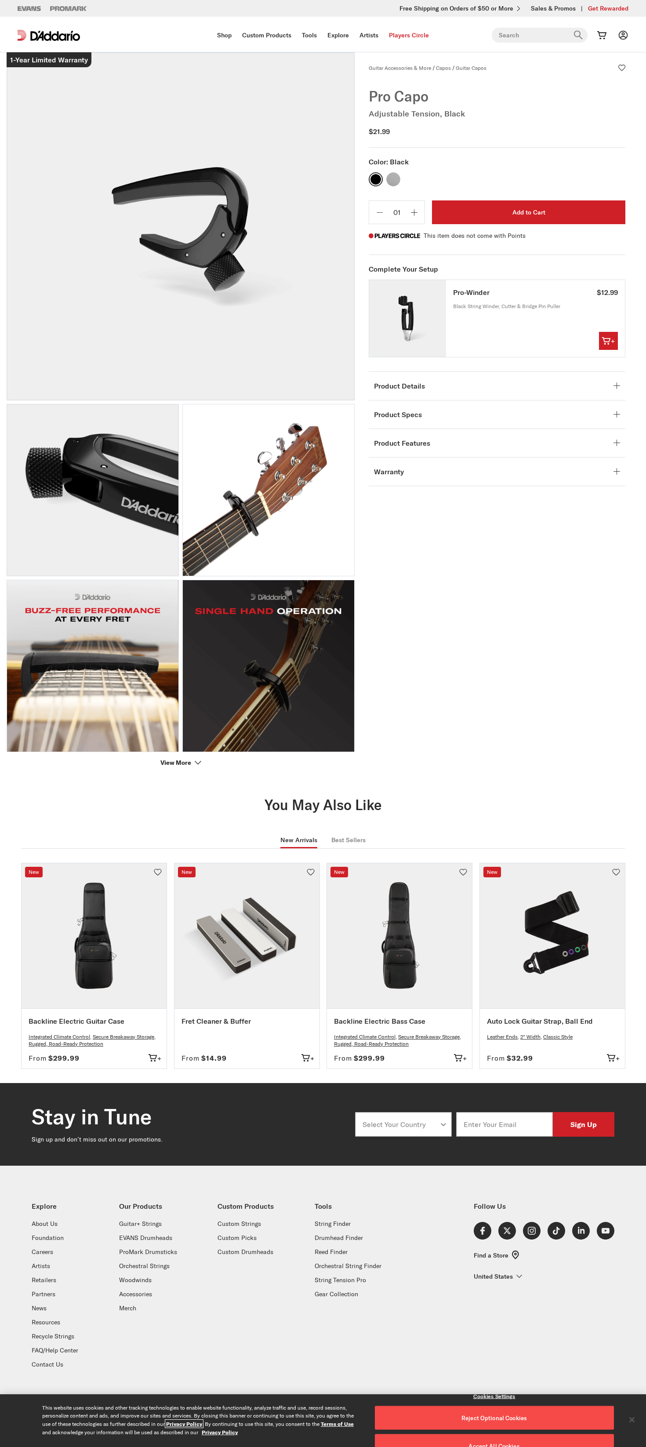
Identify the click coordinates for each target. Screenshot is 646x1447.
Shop (224, 35)
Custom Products (266, 35)
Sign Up (583, 1124)
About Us (45, 1224)
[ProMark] (68, 9)
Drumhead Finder (339, 1238)
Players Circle (409, 35)
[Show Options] (443, 1124)
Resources (46, 1322)
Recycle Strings (53, 1336)
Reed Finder (331, 1252)
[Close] (632, 1419)
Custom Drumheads (245, 1252)
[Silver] (393, 179)
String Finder (333, 1224)
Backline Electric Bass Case (379, 1021)
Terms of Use (337, 1424)
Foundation (48, 1238)
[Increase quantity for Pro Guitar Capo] (414, 212)
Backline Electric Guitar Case (76, 1021)
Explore (338, 35)
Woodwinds (135, 1280)
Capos (443, 68)
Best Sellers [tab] (348, 840)
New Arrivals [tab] (298, 840)
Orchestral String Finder (348, 1266)
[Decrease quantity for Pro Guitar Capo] (379, 212)
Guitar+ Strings (140, 1224)
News (39, 1308)
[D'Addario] (49, 35)
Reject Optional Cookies (494, 1418)
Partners (43, 1294)
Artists (368, 35)
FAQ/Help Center (55, 1350)
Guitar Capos (471, 68)
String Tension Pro (340, 1280)
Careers (42, 1252)
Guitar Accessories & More (400, 68)
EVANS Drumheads (145, 1238)
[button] (622, 68)
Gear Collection (336, 1294)
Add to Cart (528, 212)
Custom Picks (237, 1238)
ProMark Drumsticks (148, 1252)
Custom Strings (239, 1224)
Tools (309, 35)
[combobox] (401, 1124)
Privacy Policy (184, 1424)
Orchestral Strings (144, 1266)
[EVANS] (29, 9)
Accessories (135, 1294)
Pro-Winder (471, 292)
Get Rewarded (608, 8)
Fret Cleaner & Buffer (216, 1021)
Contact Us (47, 1364)
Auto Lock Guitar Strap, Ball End (540, 1021)
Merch (127, 1308)
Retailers (44, 1280)
